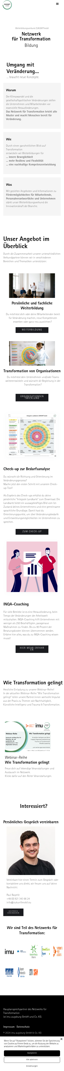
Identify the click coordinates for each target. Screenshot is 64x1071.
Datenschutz (23, 1027)
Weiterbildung (32, 330)
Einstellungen (32, 1066)
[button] (57, 4)
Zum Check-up (32, 532)
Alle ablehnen (32, 1060)
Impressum (9, 1027)
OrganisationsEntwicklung (32, 397)
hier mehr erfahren (32, 649)
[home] (8, 5)
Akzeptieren (32, 1053)
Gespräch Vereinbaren (13, 912)
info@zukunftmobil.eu (19, 902)
